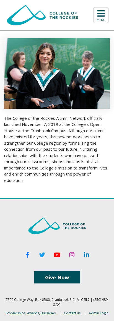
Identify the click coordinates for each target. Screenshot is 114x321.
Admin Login (98, 313)
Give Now (57, 277)
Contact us (72, 313)
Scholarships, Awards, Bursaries (31, 313)
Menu (101, 20)
